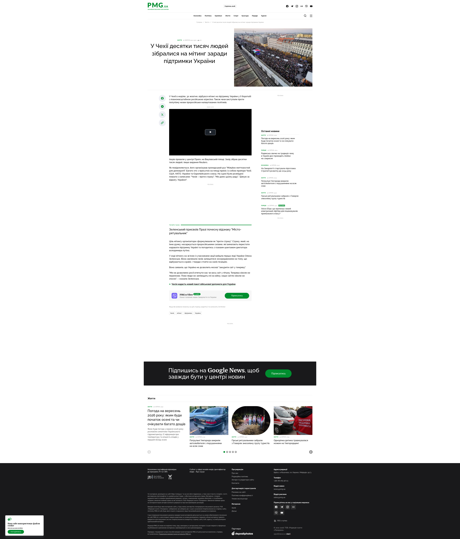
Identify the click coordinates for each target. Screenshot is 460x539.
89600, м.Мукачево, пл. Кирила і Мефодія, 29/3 (292, 472)
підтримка (188, 313)
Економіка (197, 16)
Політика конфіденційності (242, 495)
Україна (198, 313)
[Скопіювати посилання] (162, 122)
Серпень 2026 (230, 6)
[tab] (224, 452)
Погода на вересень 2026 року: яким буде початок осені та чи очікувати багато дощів (278, 141)
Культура (245, 16)
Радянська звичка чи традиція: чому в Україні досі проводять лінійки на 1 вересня (277, 156)
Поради (255, 16)
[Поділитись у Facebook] (162, 98)
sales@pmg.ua (279, 497)
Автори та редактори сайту (243, 480)
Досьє (234, 511)
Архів (234, 508)
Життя (227, 16)
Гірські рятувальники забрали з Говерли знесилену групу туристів (280, 197)
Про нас (235, 473)
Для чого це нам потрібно (15, 528)
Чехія (172, 313)
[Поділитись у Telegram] (162, 106)
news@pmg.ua (279, 489)
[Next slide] (310, 452)
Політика (208, 16)
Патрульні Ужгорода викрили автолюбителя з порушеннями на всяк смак (278, 183)
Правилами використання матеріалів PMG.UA (175, 534)
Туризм (263, 16)
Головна (199, 22)
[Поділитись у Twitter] (162, 114)
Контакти (235, 483)
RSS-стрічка (282, 521)
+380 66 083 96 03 (281, 481)
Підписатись (237, 296)
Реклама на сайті (239, 492)
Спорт (236, 16)
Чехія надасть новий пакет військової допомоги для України (204, 284)
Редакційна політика (240, 476)
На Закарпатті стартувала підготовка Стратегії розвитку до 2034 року (278, 169)
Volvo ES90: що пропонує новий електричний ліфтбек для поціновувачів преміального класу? (279, 211)
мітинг (179, 313)
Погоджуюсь (16, 532)
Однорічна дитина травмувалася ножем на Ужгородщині (291, 441)
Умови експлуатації (239, 499)
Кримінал (218, 16)
